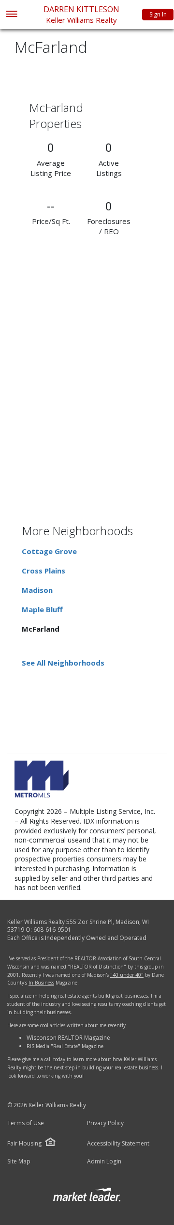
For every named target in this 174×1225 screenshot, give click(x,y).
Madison (37, 590)
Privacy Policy (105, 1123)
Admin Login (104, 1161)
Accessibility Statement (118, 1143)
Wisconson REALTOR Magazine (68, 1038)
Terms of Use (25, 1123)
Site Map (18, 1161)
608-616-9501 (52, 929)
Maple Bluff (42, 609)
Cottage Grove (49, 551)
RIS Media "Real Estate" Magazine (65, 1046)
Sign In (158, 14)
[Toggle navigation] (11, 14)
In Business (41, 982)
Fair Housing (24, 1143)
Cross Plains (43, 570)
